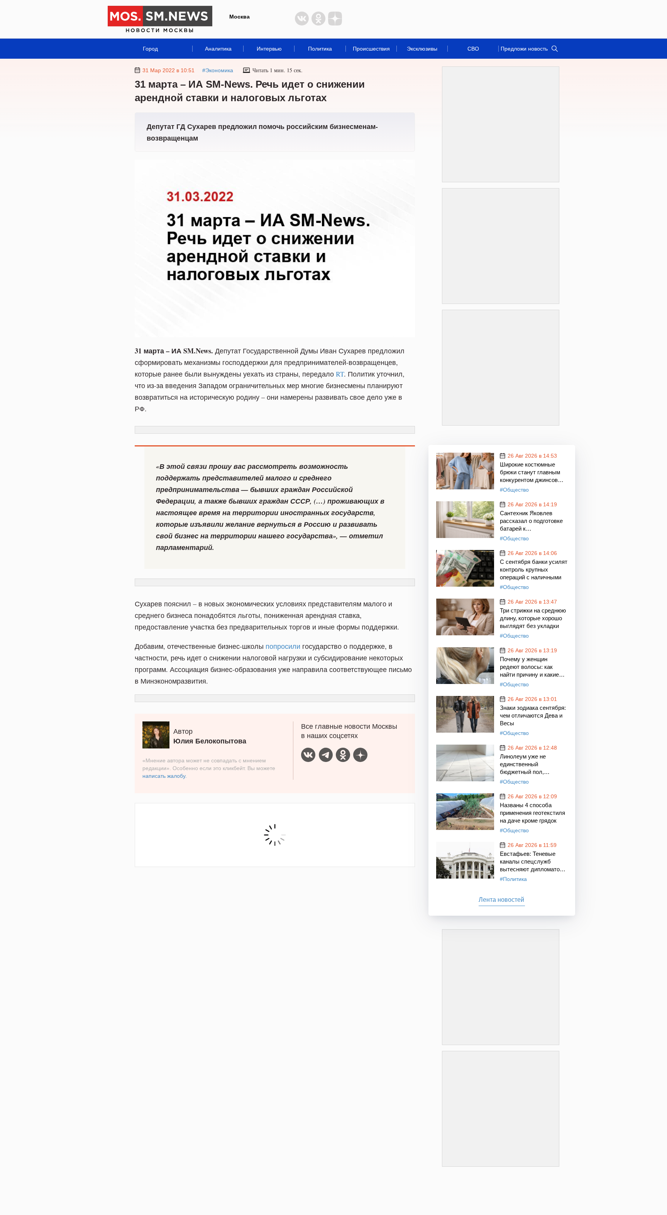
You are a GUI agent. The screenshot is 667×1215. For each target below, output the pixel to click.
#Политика (513, 879)
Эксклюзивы (422, 49)
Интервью (269, 49)
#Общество (514, 490)
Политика (320, 49)
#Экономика (217, 70)
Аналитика (218, 49)
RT (340, 373)
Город (150, 49)
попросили (283, 646)
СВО (473, 49)
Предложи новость (524, 49)
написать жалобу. (164, 776)
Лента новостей (501, 899)
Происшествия (371, 49)
